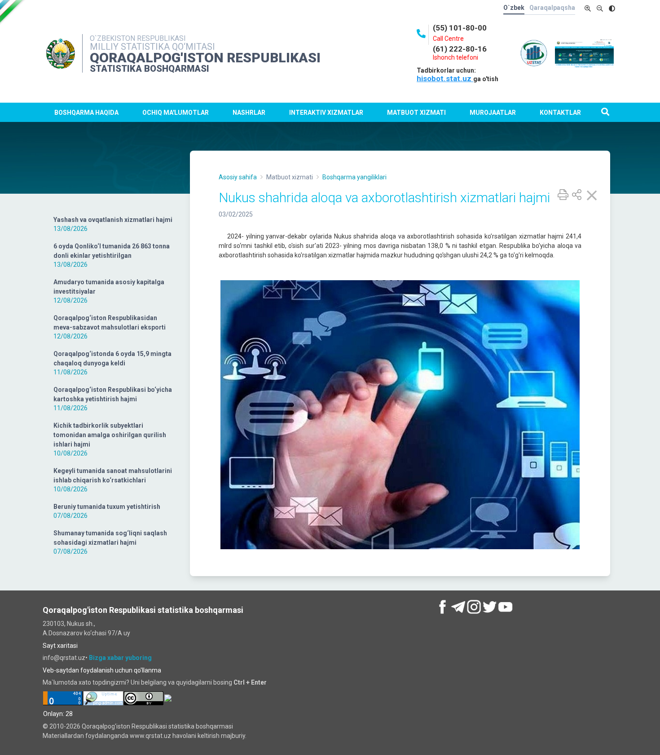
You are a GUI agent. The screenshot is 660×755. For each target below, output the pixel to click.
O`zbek (513, 7)
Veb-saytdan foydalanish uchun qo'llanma (102, 670)
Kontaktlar (560, 112)
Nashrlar (249, 112)
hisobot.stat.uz (445, 78)
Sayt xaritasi (60, 645)
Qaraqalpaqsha (552, 7)
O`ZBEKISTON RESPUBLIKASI (138, 38)
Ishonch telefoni (455, 57)
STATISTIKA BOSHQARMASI (149, 68)
